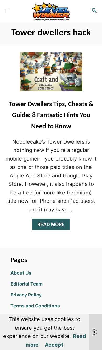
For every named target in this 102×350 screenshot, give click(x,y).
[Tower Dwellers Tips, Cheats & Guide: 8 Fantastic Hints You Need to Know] (51, 74)
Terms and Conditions (35, 306)
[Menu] (8, 11)
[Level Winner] (51, 11)
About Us (20, 273)
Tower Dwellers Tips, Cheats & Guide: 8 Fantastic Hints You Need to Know (51, 115)
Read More (53, 225)
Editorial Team (26, 284)
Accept (54, 345)
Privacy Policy (26, 295)
